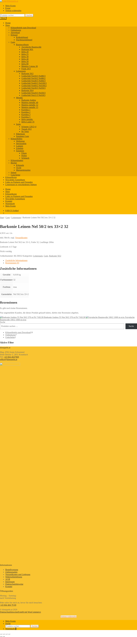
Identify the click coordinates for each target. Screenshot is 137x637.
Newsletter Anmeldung (15, 180)
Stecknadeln (21, 143)
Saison (13, 172)
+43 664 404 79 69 (8, 605)
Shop (7, 25)
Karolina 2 (25, 112)
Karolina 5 (25, 117)
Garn (13, 42)
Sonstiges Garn (22, 136)
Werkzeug (20, 141)
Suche (2, 322)
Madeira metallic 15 (29, 107)
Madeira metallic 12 (29, 105)
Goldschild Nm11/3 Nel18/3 (33, 95)
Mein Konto (10, 6)
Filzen (24, 153)
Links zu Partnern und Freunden (19, 182)
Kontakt (8, 201)
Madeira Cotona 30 (29, 66)
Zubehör (19, 148)
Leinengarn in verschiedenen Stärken (21, 184)
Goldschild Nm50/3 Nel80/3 (33, 76)
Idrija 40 (24, 59)
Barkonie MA (27, 49)
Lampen (19, 146)
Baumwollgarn (22, 44)
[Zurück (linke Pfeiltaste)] (1, 636)
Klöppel (14, 35)
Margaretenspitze (23, 170)
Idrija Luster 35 (27, 122)
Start (2, 217)
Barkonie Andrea (28, 100)
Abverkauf (15, 32)
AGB (7, 579)
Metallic (19, 98)
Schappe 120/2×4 (28, 126)
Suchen (29, 15)
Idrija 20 (24, 52)
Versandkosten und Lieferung (17, 574)
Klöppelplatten (17, 160)
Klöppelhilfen (16, 139)
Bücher (14, 163)
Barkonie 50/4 (27, 90)
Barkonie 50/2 (27, 73)
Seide (18, 124)
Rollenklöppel (22, 37)
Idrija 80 (24, 64)
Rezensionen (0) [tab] (12, 263)
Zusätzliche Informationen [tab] (16, 260)
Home (8, 23)
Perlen (24, 155)
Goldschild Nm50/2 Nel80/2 (33, 78)
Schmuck (25, 158)
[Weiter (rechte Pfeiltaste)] (4, 636)
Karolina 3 (25, 114)
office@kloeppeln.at (8, 359)
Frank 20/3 (26, 69)
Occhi (18, 168)
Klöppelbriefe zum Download (23, 28)
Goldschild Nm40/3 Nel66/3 (33, 81)
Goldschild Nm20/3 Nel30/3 (33, 93)
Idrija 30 (24, 57)
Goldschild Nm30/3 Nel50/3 (33, 88)
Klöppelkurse (11, 177)
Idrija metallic (27, 119)
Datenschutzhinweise (14, 584)
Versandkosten (21, 238)
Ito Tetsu (25, 131)
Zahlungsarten (11, 572)
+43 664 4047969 (11, 357)
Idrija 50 (24, 61)
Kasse (7, 8)
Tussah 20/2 (26, 129)
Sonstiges (20, 151)
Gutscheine (15, 175)
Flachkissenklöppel (24, 40)
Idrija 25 (24, 54)
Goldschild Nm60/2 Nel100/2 (34, 85)
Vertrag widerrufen (13, 10)
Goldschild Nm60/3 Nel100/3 (34, 83)
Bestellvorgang (11, 569)
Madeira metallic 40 (29, 102)
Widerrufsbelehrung (13, 577)
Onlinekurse (16, 30)
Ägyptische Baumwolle (31, 47)
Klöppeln (20, 165)
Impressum (10, 582)
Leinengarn (21, 71)
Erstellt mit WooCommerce (29, 612)
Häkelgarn (20, 134)
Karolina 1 (25, 110)
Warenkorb (10, 203)
